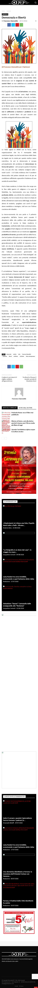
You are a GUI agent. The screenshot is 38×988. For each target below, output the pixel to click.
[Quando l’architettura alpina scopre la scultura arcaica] (6, 432)
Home (3, 11)
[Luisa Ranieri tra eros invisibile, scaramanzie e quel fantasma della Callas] (19, 567)
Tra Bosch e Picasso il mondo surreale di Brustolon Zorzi (29, 379)
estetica (14, 354)
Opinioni (9, 11)
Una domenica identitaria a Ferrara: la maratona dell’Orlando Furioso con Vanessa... (17, 874)
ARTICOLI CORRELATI (10, 408)
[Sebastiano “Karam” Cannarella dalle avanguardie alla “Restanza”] (19, 593)
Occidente (22, 356)
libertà (10, 356)
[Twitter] (13, 25)
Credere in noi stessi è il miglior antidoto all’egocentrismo (9, 379)
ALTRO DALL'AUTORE (25, 408)
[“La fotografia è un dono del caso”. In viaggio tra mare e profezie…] (19, 540)
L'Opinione (5, 356)
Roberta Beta (7, 528)
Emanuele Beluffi (8, 823)
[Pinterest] (17, 25)
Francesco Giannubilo (11, 21)
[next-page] (6, 438)
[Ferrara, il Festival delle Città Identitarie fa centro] (19, 891)
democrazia (9, 354)
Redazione (6, 581)
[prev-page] (3, 438)
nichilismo (16, 356)
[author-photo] (19, 396)
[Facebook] (9, 25)
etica (19, 354)
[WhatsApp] (21, 25)
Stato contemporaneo (30, 356)
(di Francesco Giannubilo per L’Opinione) (16, 67)
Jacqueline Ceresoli (9, 555)
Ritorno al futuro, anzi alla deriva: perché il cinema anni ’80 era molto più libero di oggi (23, 423)
